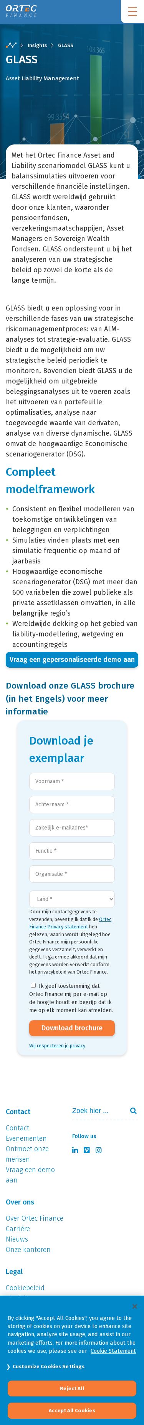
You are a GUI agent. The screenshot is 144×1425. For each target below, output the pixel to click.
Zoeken (130, 1111)
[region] (72, 1360)
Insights (37, 45)
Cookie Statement (113, 1350)
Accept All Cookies (72, 1410)
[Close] (134, 1306)
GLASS (65, 45)
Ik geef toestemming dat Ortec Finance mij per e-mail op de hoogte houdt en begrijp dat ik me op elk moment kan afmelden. (71, 998)
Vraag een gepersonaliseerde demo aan (72, 659)
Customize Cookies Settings (48, 1366)
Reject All (72, 1388)
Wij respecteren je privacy (57, 1045)
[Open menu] (132, 11)
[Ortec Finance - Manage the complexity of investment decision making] (11, 45)
